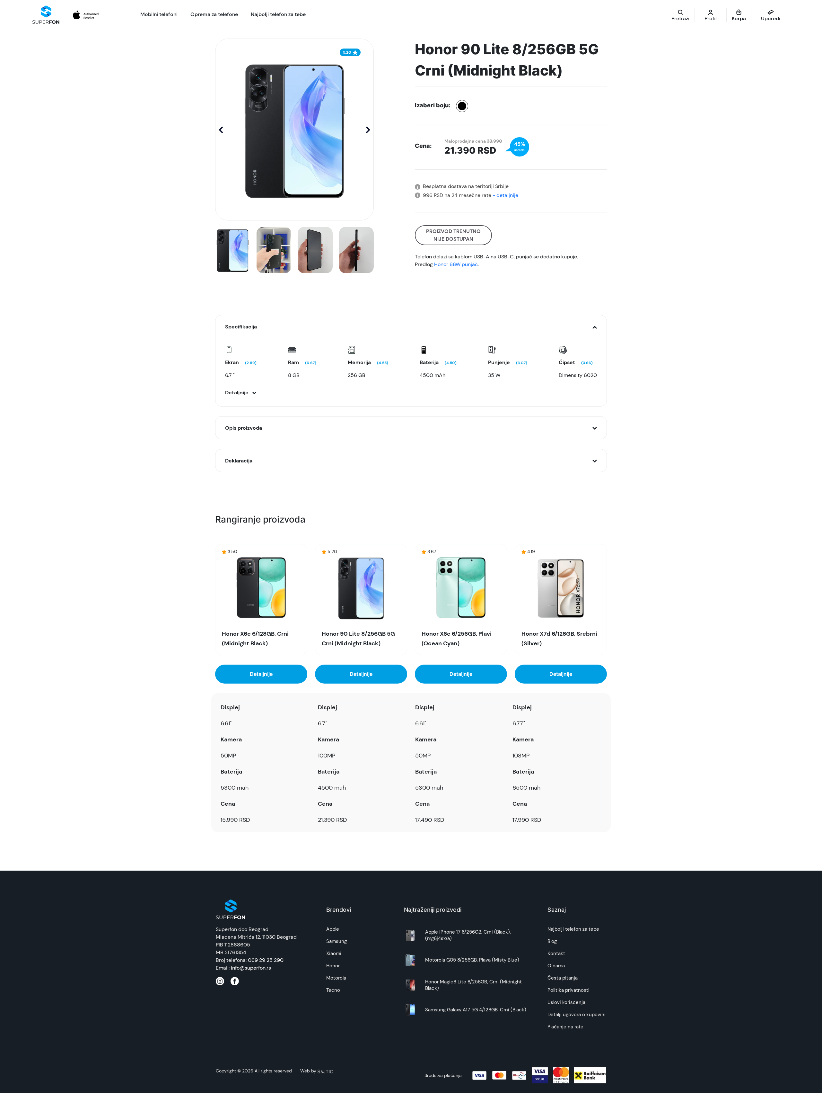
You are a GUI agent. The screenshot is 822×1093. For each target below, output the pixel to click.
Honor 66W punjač (456, 264)
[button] (368, 129)
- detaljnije (504, 195)
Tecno (333, 990)
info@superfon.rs (251, 967)
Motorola (336, 978)
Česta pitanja (562, 978)
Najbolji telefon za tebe (573, 929)
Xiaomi (333, 953)
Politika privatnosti (568, 990)
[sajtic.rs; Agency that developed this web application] (325, 1071)
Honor (333, 966)
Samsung (336, 941)
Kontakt (556, 953)
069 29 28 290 (266, 960)
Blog (552, 941)
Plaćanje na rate (565, 1027)
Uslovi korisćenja (566, 1002)
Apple (332, 929)
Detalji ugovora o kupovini (576, 1014)
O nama (556, 966)
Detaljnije (261, 674)
